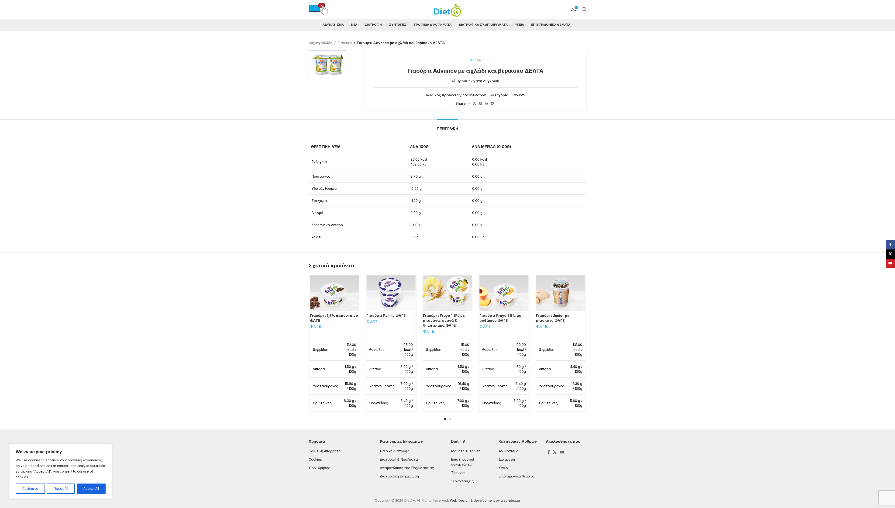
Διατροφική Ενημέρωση (399, 476)
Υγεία (503, 468)
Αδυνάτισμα (509, 451)
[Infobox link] (318, 9)
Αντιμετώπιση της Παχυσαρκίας (407, 468)
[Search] (584, 9)
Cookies (315, 459)
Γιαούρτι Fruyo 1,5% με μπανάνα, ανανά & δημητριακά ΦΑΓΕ (444, 320)
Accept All (91, 489)
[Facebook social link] (469, 103)
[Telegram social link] (492, 103)
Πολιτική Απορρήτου (325, 451)
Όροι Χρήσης (319, 468)
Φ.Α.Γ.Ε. (316, 326)
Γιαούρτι (344, 43)
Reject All (61, 489)
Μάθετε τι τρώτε (466, 451)
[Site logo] (447, 9)
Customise (30, 489)
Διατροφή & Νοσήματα (399, 459)
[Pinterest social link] (481, 103)
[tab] (447, 126)
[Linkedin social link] (486, 103)
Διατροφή (507, 459)
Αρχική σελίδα (321, 43)
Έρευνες (458, 472)
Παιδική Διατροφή (395, 451)
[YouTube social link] (561, 452)
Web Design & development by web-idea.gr (485, 500)
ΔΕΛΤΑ (475, 60)
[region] (60, 471)
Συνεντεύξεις (462, 481)
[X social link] (475, 103)
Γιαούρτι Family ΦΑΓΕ (386, 315)
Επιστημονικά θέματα (516, 476)
